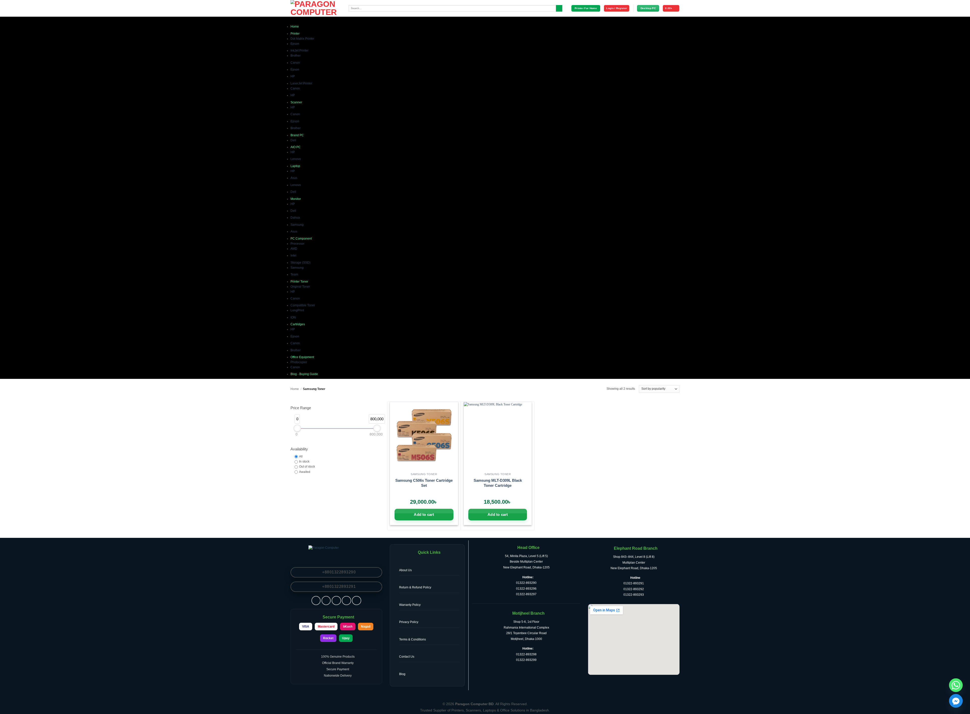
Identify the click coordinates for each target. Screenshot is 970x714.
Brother (295, 55)
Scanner (296, 102)
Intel (293, 255)
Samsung (297, 224)
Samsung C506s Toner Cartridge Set (424, 483)
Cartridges (297, 324)
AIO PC (295, 147)
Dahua (295, 217)
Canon (295, 62)
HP (292, 76)
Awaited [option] (304, 472)
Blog (402, 674)
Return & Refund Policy (415, 587)
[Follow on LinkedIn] (346, 600)
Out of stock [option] (307, 467)
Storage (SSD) (300, 262)
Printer (295, 33)
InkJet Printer (299, 50)
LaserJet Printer (301, 83)
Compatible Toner (302, 305)
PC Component (301, 238)
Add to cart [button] (424, 514)
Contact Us (406, 656)
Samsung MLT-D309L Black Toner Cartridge (498, 483)
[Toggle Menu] (294, 20)
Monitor (295, 199)
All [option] (301, 456)
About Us (405, 570)
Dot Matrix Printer (302, 38)
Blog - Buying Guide (304, 374)
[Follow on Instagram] (326, 600)
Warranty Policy (410, 605)
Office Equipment (302, 357)
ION (293, 317)
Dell (293, 140)
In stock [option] (304, 461)
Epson (294, 43)
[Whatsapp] (956, 685)
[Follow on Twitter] (336, 600)
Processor (297, 243)
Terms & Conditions (412, 639)
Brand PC (297, 135)
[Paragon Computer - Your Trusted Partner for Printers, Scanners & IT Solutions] (315, 8)
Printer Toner (299, 281)
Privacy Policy (408, 622)
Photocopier (298, 362)
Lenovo (295, 159)
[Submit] (559, 8)
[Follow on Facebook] (316, 600)
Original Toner (300, 286)
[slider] (297, 428)
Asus (293, 178)
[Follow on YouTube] (356, 600)
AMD (293, 248)
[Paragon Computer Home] (336, 551)
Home (294, 26)
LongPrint (297, 310)
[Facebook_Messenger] (956, 701)
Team (294, 274)
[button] (616, 8)
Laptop (295, 166)
